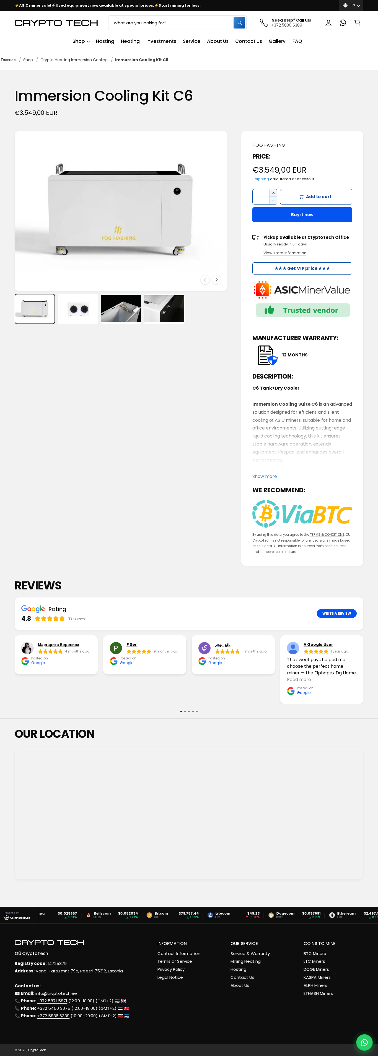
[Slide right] (216, 279)
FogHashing (269, 145)
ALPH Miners (315, 985)
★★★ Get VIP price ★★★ (302, 268)
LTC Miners (314, 961)
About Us (240, 985)
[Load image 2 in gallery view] (78, 309)
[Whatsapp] (343, 22)
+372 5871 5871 (52, 1001)
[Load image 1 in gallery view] (35, 309)
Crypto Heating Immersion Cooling (74, 60)
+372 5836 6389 (53, 1016)
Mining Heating (246, 961)
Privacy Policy (171, 969)
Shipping (260, 179)
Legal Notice (170, 977)
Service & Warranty (250, 953)
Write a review (336, 613)
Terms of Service (174, 961)
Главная (8, 60)
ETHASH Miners (318, 993)
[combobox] (177, 22)
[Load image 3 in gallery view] (121, 309)
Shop (79, 41)
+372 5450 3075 (53, 1008)
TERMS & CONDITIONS (327, 534)
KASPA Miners (317, 977)
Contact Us (242, 977)
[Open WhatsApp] (364, 1042)
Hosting (238, 969)
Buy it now (302, 215)
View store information (284, 253)
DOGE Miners (316, 969)
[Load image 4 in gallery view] (164, 309)
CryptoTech (37, 1050)
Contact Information (178, 953)
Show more (264, 476)
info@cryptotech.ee (56, 993)
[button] (357, 22)
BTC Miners (315, 953)
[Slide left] (205, 279)
